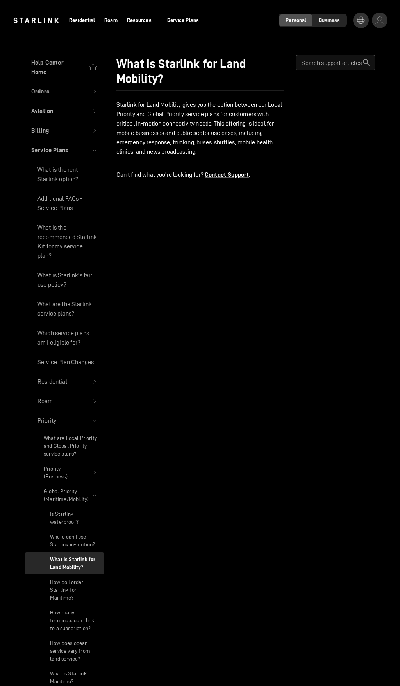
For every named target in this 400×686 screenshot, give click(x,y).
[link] (36, 20)
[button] (64, 91)
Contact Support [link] (227, 175)
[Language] (361, 20)
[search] (366, 62)
